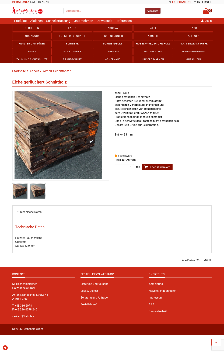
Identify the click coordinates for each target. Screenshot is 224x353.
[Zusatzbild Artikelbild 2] (38, 191)
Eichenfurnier (113, 35)
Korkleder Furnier (72, 35)
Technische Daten (31, 212)
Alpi (153, 28)
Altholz (193, 35)
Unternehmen (83, 21)
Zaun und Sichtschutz (32, 59)
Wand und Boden (193, 51)
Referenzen (124, 21)
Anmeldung (156, 284)
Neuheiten (32, 28)
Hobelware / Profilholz (153, 43)
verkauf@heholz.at (23, 316)
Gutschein (193, 59)
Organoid (32, 35)
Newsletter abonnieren (162, 290)
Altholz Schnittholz (56, 71)
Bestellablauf (88, 304)
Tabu (193, 28)
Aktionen (36, 21)
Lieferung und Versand (94, 284)
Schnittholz (72, 51)
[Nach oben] (216, 342)
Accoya (113, 28)
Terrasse (112, 51)
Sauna (32, 51)
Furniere (72, 43)
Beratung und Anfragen (94, 297)
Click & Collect (89, 290)
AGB (151, 304)
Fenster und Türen (32, 43)
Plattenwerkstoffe (194, 43)
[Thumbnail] (20, 191)
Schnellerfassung (58, 21)
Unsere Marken (153, 59)
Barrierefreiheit (158, 311)
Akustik (153, 35)
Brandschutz (72, 59)
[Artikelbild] (61, 135)
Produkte (20, 21)
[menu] (112, 43)
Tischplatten (153, 51)
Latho (72, 28)
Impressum (156, 297)
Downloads (104, 21)
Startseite (19, 71)
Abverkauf (112, 59)
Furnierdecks (112, 43)
